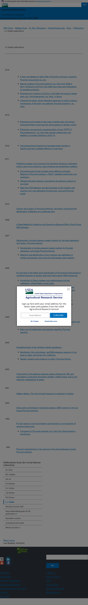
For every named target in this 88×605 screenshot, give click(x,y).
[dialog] (44, 306)
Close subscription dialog (68, 289)
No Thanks (35, 321)
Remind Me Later (51, 321)
